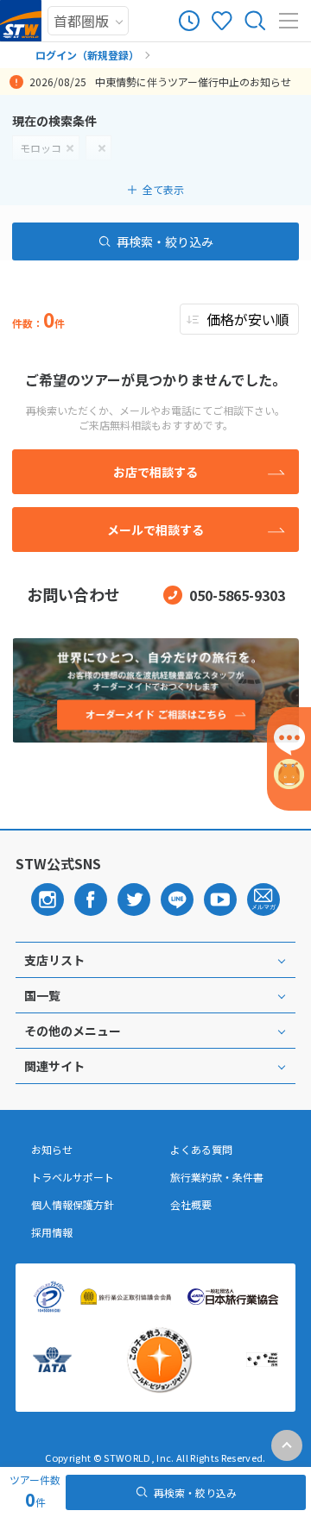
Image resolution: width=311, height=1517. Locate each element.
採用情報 (52, 1232)
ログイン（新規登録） (87, 54)
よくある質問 (201, 1149)
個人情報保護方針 (72, 1205)
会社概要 (191, 1205)
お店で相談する (155, 471)
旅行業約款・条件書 (216, 1177)
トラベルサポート (72, 1177)
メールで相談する (155, 529)
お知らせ (52, 1149)
